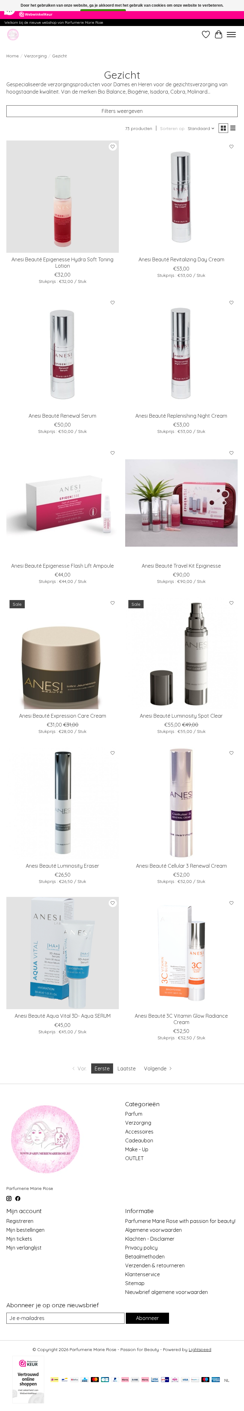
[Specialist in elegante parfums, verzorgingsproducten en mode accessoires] (12, 34)
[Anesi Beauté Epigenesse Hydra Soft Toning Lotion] (62, 196)
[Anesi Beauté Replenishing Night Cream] (181, 353)
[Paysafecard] (195, 1380)
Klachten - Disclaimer (149, 1239)
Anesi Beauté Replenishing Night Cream (181, 416)
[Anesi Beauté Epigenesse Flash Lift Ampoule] (62, 503)
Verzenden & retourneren (155, 1265)
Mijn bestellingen (25, 1230)
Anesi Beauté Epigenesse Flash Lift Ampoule (62, 566)
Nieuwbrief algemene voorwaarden (166, 1292)
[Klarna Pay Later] (125, 1380)
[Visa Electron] (155, 1380)
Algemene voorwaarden (153, 1230)
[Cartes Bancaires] (105, 1380)
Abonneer (147, 1318)
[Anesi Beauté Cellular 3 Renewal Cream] (181, 803)
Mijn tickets (19, 1239)
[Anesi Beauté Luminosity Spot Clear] (181, 653)
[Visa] (185, 1380)
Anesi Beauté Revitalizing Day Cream (181, 259)
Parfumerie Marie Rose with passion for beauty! (180, 1221)
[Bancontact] (65, 1380)
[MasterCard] (95, 1380)
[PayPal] (115, 1380)
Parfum (133, 1114)
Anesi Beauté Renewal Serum (62, 416)
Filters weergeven (122, 111)
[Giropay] (165, 1380)
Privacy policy (141, 1247)
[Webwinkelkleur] (28, 1401)
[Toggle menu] (231, 34)
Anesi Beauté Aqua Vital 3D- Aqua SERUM (63, 1016)
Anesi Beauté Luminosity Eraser (62, 866)
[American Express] (216, 1380)
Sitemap (135, 1283)
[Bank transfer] (135, 1380)
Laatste (127, 1068)
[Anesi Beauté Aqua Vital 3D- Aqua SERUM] (62, 953)
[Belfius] (74, 1380)
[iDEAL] (54, 1380)
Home (12, 55)
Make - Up (136, 1149)
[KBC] (85, 1380)
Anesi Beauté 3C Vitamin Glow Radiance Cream (181, 1019)
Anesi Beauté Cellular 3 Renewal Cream (181, 866)
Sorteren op (172, 128)
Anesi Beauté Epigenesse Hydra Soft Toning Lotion (62, 262)
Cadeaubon (139, 1140)
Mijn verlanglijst (24, 1247)
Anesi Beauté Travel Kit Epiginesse (181, 566)
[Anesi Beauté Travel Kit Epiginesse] (181, 503)
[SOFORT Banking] (145, 1380)
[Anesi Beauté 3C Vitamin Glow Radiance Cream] (181, 953)
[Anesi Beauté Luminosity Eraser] (62, 803)
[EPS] (175, 1380)
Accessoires (139, 1131)
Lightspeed (200, 1349)
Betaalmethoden (145, 1256)
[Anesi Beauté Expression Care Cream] (62, 653)
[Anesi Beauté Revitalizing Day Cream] (181, 196)
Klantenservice (142, 1274)
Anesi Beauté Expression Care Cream (62, 716)
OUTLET (134, 1158)
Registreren (19, 1221)
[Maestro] (205, 1380)
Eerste (102, 1068)
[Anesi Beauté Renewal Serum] (62, 353)
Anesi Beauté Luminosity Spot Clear (181, 716)
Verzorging (35, 55)
